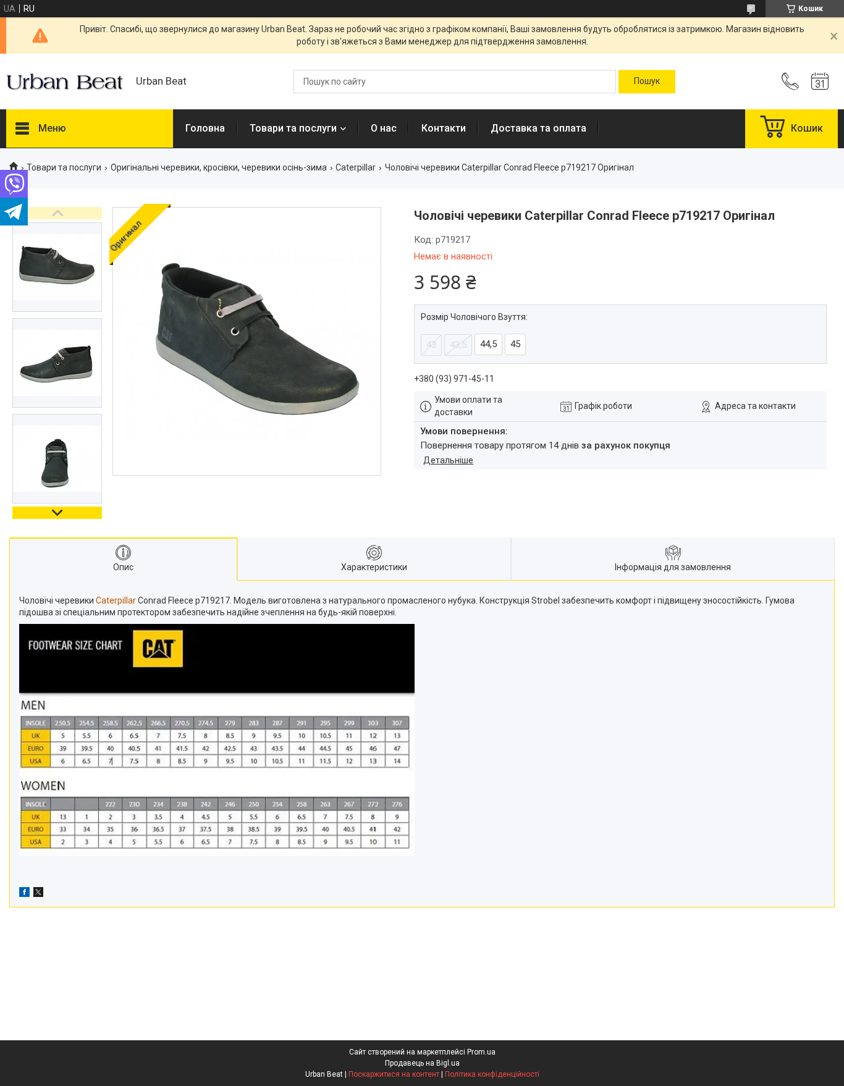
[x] (38, 894)
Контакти (443, 128)
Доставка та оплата (538, 128)
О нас (384, 128)
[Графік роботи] (820, 81)
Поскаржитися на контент (393, 1074)
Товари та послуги (293, 128)
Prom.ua (481, 1052)
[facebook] (24, 894)
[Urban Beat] (65, 81)
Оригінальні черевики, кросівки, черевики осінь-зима (219, 167)
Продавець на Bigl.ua (422, 1063)
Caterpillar (355, 167)
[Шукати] (646, 81)
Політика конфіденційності (492, 1074)
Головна (205, 128)
